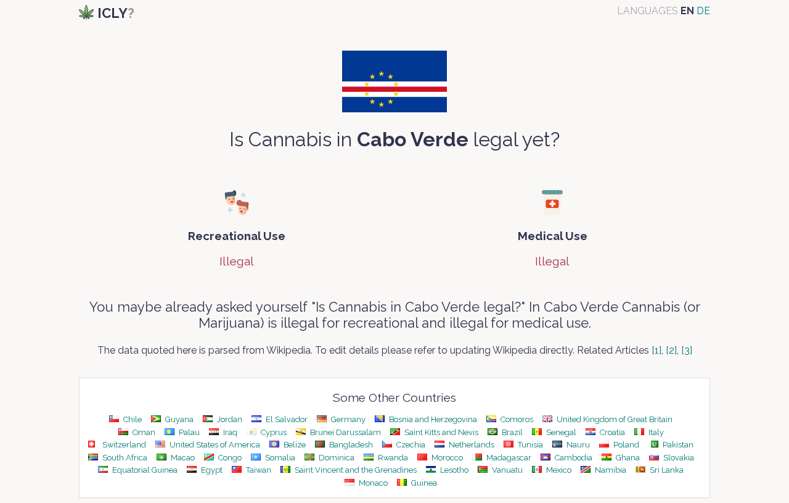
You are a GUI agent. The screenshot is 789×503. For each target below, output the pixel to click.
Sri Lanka (666, 470)
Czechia (409, 444)
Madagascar (507, 457)
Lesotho (453, 470)
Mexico (557, 470)
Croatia (611, 432)
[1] (656, 350)
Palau (188, 432)
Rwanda (392, 457)
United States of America (214, 444)
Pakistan (677, 444)
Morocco (446, 457)
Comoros (516, 419)
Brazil (511, 432)
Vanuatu (506, 470)
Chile (131, 419)
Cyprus (273, 432)
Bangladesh (350, 444)
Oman (143, 432)
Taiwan (257, 470)
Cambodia (572, 457)
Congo (229, 457)
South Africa (123, 457)
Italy (655, 432)
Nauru (577, 444)
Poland (625, 444)
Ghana (627, 457)
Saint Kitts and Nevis (440, 432)
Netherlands (470, 444)
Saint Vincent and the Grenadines (355, 470)
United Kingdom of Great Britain (613, 419)
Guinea (423, 483)
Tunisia (529, 444)
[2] (671, 350)
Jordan (228, 419)
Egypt (211, 470)
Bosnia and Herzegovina (432, 419)
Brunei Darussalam (344, 432)
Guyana (178, 419)
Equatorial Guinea (144, 470)
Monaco (372, 483)
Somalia (279, 457)
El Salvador (286, 419)
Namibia (609, 470)
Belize (294, 444)
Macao (182, 457)
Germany (347, 419)
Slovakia (677, 457)
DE (703, 11)
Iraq (229, 432)
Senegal (560, 432)
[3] (686, 350)
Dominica (335, 457)
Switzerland (123, 444)
